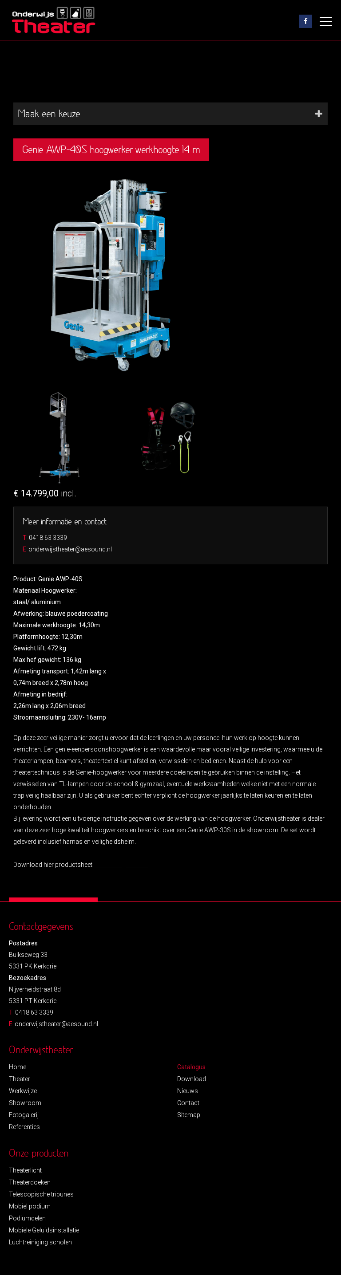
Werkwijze (23, 1090)
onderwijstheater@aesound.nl (70, 549)
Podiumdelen (27, 1218)
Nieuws (187, 1090)
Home (17, 1066)
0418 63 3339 (48, 537)
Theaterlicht (25, 1170)
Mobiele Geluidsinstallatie (44, 1230)
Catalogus (191, 1066)
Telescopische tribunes (41, 1194)
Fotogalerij (24, 1114)
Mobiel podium (30, 1206)
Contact (188, 1102)
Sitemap (188, 1114)
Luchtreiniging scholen (40, 1242)
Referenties (24, 1126)
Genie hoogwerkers (121, 864)
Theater (19, 1078)
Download (191, 1078)
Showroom (25, 1102)
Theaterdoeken (30, 1182)
